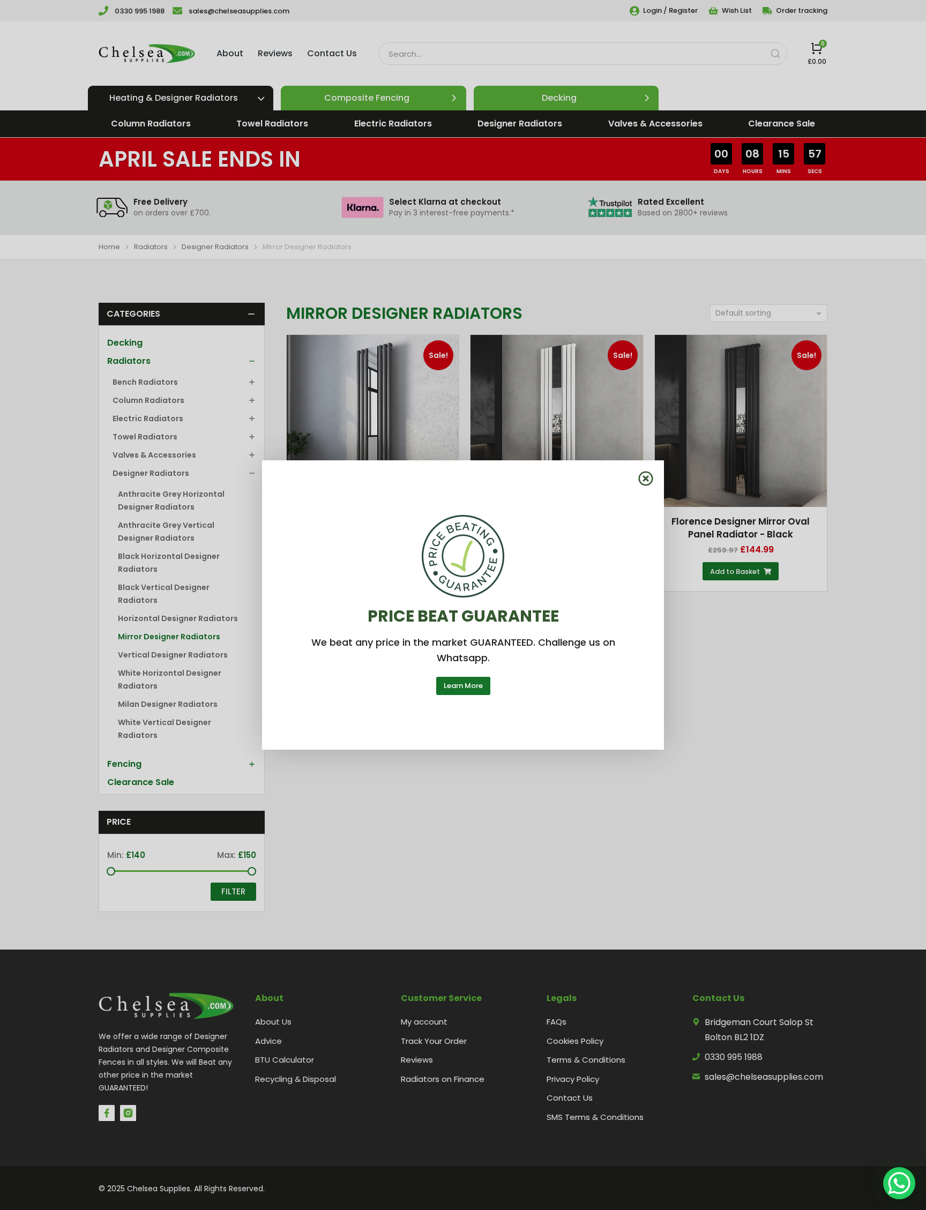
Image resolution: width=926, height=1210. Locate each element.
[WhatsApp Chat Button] (899, 1183)
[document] (463, 605)
